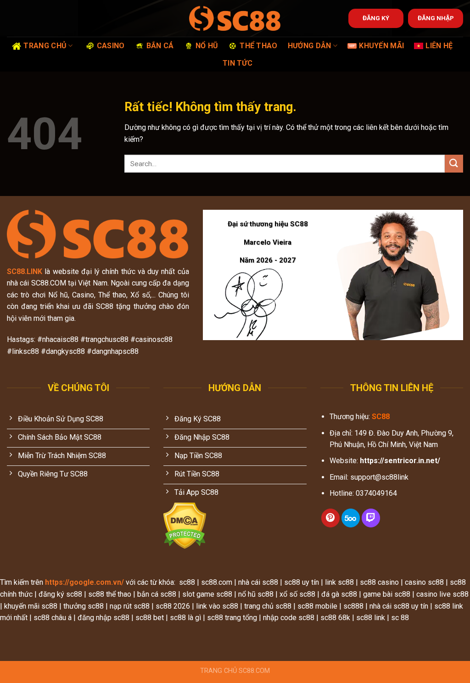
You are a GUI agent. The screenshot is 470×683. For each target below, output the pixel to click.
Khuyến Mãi (381, 45)
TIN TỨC (237, 63)
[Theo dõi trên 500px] (350, 518)
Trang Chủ (45, 45)
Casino (111, 45)
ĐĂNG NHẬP (436, 18)
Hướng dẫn (309, 45)
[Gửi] (454, 164)
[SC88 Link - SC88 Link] (235, 18)
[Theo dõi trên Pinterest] (330, 518)
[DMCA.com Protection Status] (184, 525)
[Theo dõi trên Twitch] (371, 518)
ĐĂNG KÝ (376, 18)
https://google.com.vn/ (84, 582)
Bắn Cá (160, 45)
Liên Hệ (439, 45)
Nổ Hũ (207, 45)
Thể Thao (259, 45)
